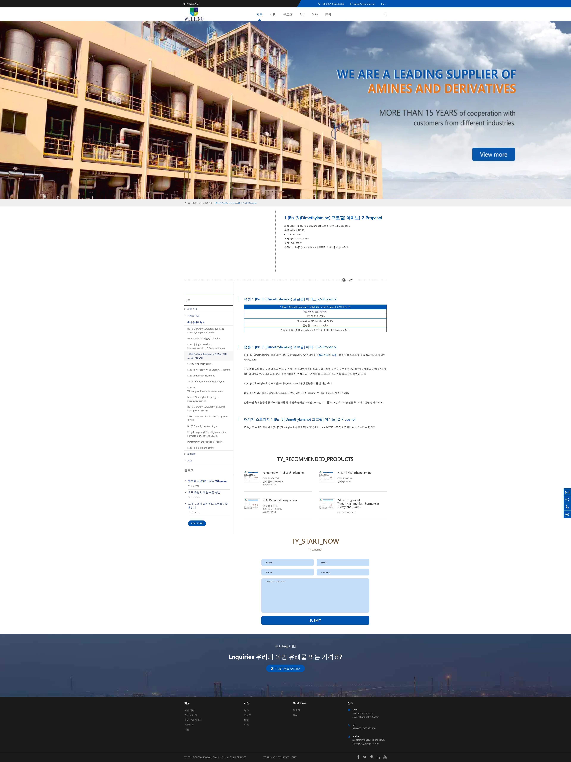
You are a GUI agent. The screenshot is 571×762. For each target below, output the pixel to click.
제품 (259, 14)
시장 (273, 14)
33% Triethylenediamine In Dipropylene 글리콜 (207, 418)
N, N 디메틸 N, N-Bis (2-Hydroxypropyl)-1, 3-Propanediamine (206, 346)
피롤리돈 (191, 453)
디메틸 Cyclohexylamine (199, 363)
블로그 (287, 14)
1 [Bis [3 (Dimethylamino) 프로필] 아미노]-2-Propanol (235, 203)
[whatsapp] (567, 499)
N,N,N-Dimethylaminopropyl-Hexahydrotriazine (202, 398)
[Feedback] (567, 514)
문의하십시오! (285, 646)
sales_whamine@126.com (365, 716)
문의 (328, 14)
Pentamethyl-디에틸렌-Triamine (203, 338)
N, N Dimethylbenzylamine (201, 375)
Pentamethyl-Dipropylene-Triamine (205, 441)
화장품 (247, 715)
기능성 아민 (193, 315)
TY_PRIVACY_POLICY (287, 757)
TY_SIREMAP (269, 757)
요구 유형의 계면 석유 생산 (204, 492)
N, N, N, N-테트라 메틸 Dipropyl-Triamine (208, 369)
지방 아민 (192, 308)
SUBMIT (315, 620)
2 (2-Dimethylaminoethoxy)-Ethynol (205, 381)
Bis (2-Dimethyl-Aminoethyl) (202, 426)
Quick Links (299, 703)
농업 (246, 719)
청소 (246, 710)
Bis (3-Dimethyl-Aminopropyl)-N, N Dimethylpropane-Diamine (205, 330)
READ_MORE (197, 523)
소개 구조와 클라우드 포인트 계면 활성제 (208, 505)
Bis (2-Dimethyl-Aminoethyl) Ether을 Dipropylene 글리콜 (206, 408)
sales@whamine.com (362, 3)
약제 (246, 724)
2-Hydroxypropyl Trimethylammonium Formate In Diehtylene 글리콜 (207, 433)
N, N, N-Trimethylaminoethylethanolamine (205, 389)
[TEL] (567, 507)
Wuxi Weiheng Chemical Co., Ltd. (214, 757)
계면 (189, 460)
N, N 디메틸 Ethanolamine (200, 447)
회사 (315, 14)
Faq (302, 14)
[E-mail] (567, 492)
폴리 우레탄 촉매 (205, 203)
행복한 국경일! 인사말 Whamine (207, 481)
